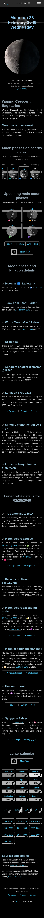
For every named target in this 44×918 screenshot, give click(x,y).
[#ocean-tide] (3, 341)
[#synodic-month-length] (3, 424)
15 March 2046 (22, 667)
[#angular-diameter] (3, 366)
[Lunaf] (17, 3)
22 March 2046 (26, 329)
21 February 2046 (9, 546)
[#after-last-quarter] (3, 303)
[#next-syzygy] (3, 718)
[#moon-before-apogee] (3, 538)
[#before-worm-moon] (3, 322)
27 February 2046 (22, 310)
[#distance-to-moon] (3, 579)
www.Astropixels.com (19, 865)
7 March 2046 (28, 557)
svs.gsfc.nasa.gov (15, 877)
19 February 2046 (9, 618)
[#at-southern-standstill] (3, 648)
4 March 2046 (15, 629)
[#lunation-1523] (3, 392)
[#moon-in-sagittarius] (3, 283)
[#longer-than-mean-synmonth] (3, 464)
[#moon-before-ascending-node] (3, 607)
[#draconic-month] (3, 686)
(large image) (22, 89)
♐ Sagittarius (36, 288)
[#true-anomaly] (3, 513)
